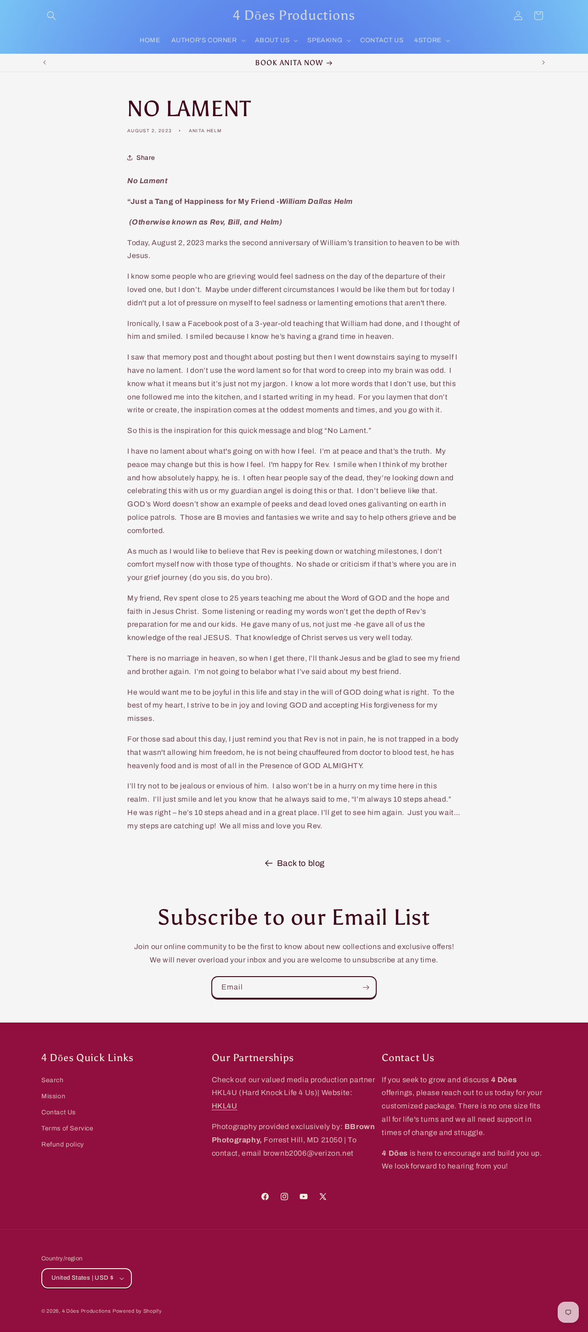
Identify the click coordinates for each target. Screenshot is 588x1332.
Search (52, 1080)
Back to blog (301, 863)
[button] (51, 16)
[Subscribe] (366, 987)
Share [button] (145, 157)
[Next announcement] (543, 62)
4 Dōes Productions (86, 1311)
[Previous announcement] (44, 62)
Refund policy (62, 1144)
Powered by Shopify (137, 1311)
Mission (53, 1096)
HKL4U (224, 1106)
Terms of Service (67, 1128)
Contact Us (58, 1112)
